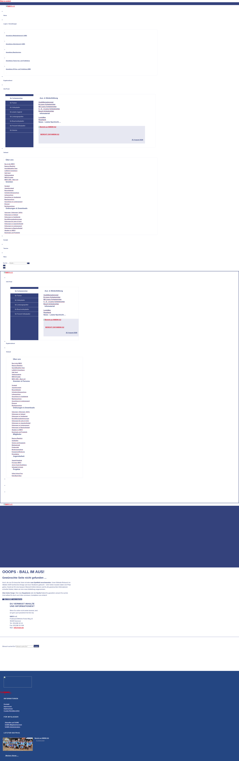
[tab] (19, 98)
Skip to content (5, 1)
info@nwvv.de (19, 628)
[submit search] (28, 263)
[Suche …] (4, 265)
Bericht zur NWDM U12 (49, 134)
